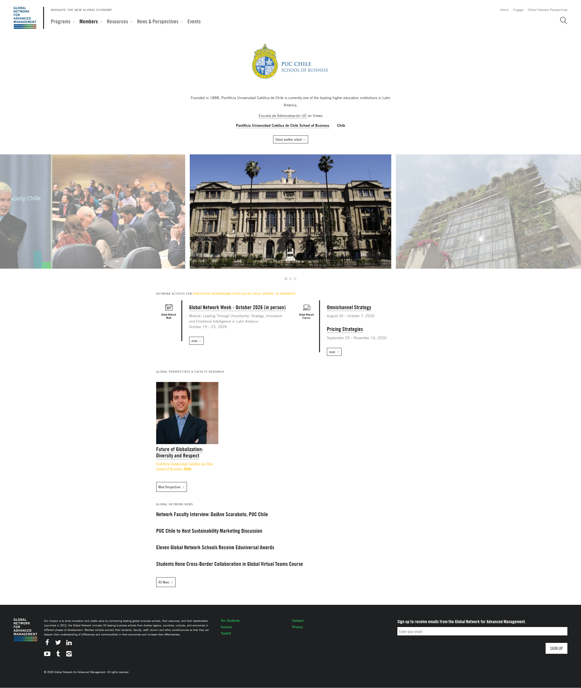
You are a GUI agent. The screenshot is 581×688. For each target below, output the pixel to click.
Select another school (288, 139)
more (194, 340)
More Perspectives (169, 487)
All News (163, 582)
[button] (561, 20)
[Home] (25, 18)
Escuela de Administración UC (283, 115)
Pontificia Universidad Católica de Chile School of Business (184, 466)
